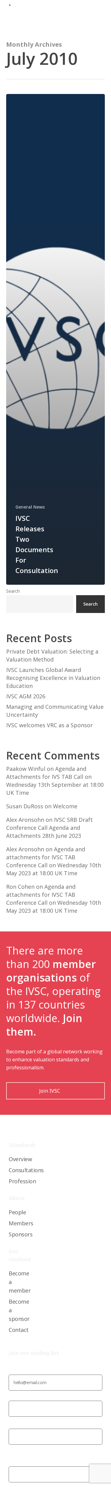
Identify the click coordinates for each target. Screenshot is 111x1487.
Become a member (20, 1282)
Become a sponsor (19, 1310)
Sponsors (20, 1234)
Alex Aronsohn (25, 819)
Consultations (26, 1170)
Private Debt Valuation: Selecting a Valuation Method (52, 655)
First (13, 1422)
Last (13, 1450)
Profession (22, 1181)
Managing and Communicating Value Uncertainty (55, 710)
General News (30, 507)
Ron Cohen (20, 886)
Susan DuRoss (24, 806)
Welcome (65, 806)
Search (13, 591)
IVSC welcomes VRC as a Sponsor (49, 725)
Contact (19, 1329)
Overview (20, 1159)
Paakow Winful (25, 768)
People (17, 1212)
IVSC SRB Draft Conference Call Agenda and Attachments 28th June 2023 (49, 827)
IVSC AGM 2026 (25, 696)
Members (21, 1223)
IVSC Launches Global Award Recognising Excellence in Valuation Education (53, 677)
